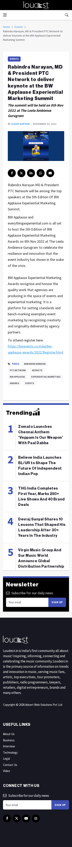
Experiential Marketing (46, 376)
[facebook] (12, 173)
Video (6, 771)
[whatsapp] (41, 173)
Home (6, 27)
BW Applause (17, 376)
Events (19, 27)
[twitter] (21, 173)
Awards (14, 383)
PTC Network (18, 370)
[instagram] (36, 818)
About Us (9, 734)
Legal (6, 758)
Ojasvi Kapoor (20, 124)
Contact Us (10, 765)
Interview (9, 746)
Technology (10, 752)
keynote (37, 370)
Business (9, 740)
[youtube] (26, 818)
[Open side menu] (5, 15)
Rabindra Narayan (35, 363)
